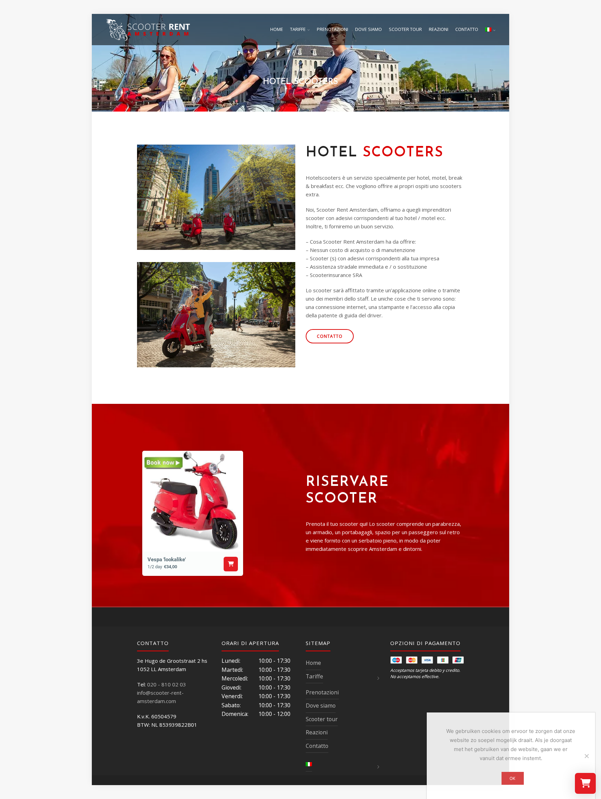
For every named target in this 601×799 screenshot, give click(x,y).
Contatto (466, 29)
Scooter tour (405, 29)
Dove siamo (368, 29)
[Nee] (586, 755)
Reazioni (438, 29)
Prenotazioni (332, 29)
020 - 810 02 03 (166, 684)
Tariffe (298, 29)
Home (276, 29)
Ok (512, 778)
